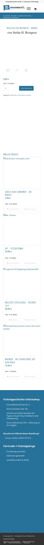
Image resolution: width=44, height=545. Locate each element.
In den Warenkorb (26, 88)
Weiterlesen (13, 320)
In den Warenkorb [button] (13, 209)
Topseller (28, 95)
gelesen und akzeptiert (16, 511)
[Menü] (27, 7)
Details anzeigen (31, 209)
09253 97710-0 (25, 438)
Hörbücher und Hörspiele (17, 95)
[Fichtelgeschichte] (18, 7)
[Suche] (22, 7)
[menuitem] (22, 7)
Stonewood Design (8, 539)
